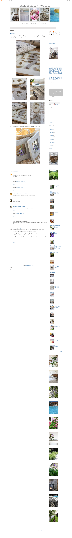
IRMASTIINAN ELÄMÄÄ (54, 252)
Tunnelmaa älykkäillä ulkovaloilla (57, 307)
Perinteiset (55, 233)
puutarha (50, 75)
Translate (56, 104)
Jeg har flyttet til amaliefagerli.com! (56, 267)
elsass (51, 191)
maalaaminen (57, 72)
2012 (51, 145)
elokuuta (51, 138)
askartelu (54, 67)
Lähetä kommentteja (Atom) (29, 265)
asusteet (57, 67)
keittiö (53, 69)
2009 (51, 123)
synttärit (61, 77)
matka (54, 73)
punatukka (51, 312)
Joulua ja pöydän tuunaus (57, 299)
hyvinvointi (52, 68)
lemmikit (61, 71)
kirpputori (60, 69)
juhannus (60, 68)
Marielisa (14, 206)
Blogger (41, 530)
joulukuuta (51, 143)
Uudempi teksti (13, 261)
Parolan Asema (52, 298)
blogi (59, 67)
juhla (61, 68)
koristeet (54, 70)
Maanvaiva (14, 174)
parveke (54, 74)
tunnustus (55, 78)
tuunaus (58, 78)
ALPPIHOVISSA (52, 204)
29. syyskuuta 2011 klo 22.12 (23, 228)
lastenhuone (57, 71)
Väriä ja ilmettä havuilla (57, 239)
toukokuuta (52, 133)
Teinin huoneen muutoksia (56, 280)
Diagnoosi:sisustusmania (54, 184)
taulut (49, 78)
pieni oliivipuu (52, 345)
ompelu (50, 74)
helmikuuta (51, 129)
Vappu (55, 333)
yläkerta (53, 79)
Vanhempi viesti (43, 261)
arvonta (52, 67)
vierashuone (50, 79)
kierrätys (56, 69)
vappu (61, 78)
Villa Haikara (15, 228)
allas (49, 67)
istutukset (55, 68)
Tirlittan (51, 325)
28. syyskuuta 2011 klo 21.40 (24, 193)
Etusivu (28, 261)
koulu (58, 70)
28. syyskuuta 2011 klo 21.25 (21, 174)
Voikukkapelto (52, 305)
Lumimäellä (52, 292)
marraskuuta (52, 142)
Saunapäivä (55, 212)
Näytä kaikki (61, 351)
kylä (54, 71)
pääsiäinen (55, 75)
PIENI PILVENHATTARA (54, 278)
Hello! (55, 319)
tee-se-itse (17, 167)
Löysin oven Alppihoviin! (56, 206)
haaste (50, 68)
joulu (57, 68)
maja (61, 72)
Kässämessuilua (56, 313)
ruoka (53, 77)
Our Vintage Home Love (54, 318)
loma (53, 72)
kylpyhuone (51, 71)
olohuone (60, 73)
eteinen (61, 67)
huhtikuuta (51, 132)
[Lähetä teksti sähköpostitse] (15, 166)
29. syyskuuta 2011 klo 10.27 (20, 206)
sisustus (14, 167)
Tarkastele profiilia (52, 43)
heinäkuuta (51, 136)
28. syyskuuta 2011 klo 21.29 (20, 181)
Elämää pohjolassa (53, 332)
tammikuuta (52, 128)
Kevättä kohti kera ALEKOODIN (56, 287)
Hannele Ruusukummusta (17, 200)
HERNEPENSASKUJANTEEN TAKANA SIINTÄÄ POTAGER (55, 225)
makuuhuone (50, 73)
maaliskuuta (52, 130)
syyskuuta (51, 139)
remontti (50, 77)
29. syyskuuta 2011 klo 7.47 (25, 200)
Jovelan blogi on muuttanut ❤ (56, 340)
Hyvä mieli (52, 258)
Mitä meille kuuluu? (57, 326)
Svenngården (52, 265)
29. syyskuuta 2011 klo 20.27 (19, 219)
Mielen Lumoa (52, 232)
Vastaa (14, 177)
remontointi (60, 75)
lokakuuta (51, 140)
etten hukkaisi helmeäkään (56, 274)
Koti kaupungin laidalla (54, 245)
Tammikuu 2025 (56, 219)
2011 (51, 126)
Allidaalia (51, 285)
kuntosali (61, 70)
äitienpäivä (56, 79)
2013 (51, 147)
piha (56, 74)
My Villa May (52, 218)
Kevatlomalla (56, 346)
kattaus (50, 69)
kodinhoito (50, 70)
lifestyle (50, 72)
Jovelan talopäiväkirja (53, 338)
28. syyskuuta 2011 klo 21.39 (20, 187)
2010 (51, 125)
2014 (51, 148)
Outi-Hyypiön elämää (16, 193)
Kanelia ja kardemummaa (54, 239)
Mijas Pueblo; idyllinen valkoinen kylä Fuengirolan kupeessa (57, 247)
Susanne (51, 198)
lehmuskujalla (52, 272)
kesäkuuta (51, 135)
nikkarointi (57, 73)
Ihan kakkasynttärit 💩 (57, 293)
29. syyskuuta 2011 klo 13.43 (19, 213)
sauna (55, 77)
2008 (51, 122)
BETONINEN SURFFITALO (56, 193)
